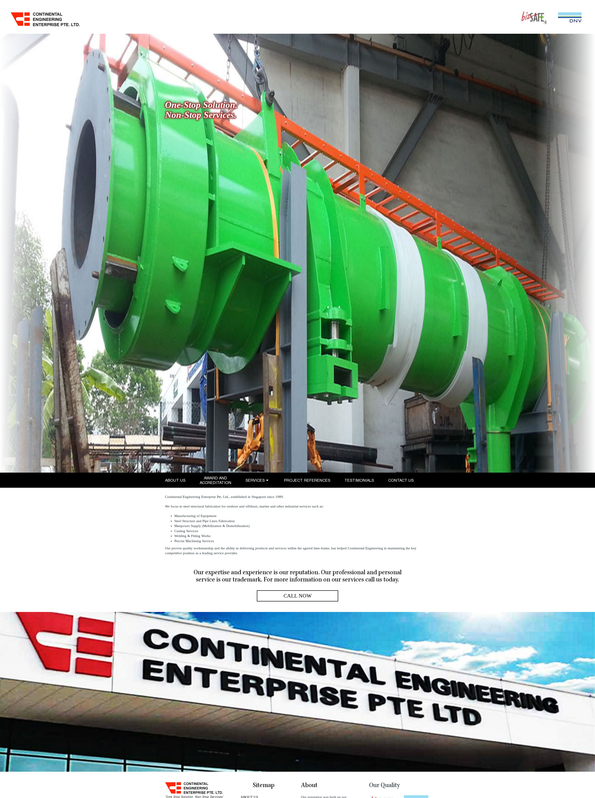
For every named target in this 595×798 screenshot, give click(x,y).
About (309, 785)
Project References (307, 480)
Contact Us (401, 480)
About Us (175, 480)
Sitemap (263, 785)
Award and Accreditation (215, 480)
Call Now (298, 596)
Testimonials (359, 480)
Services (255, 480)
